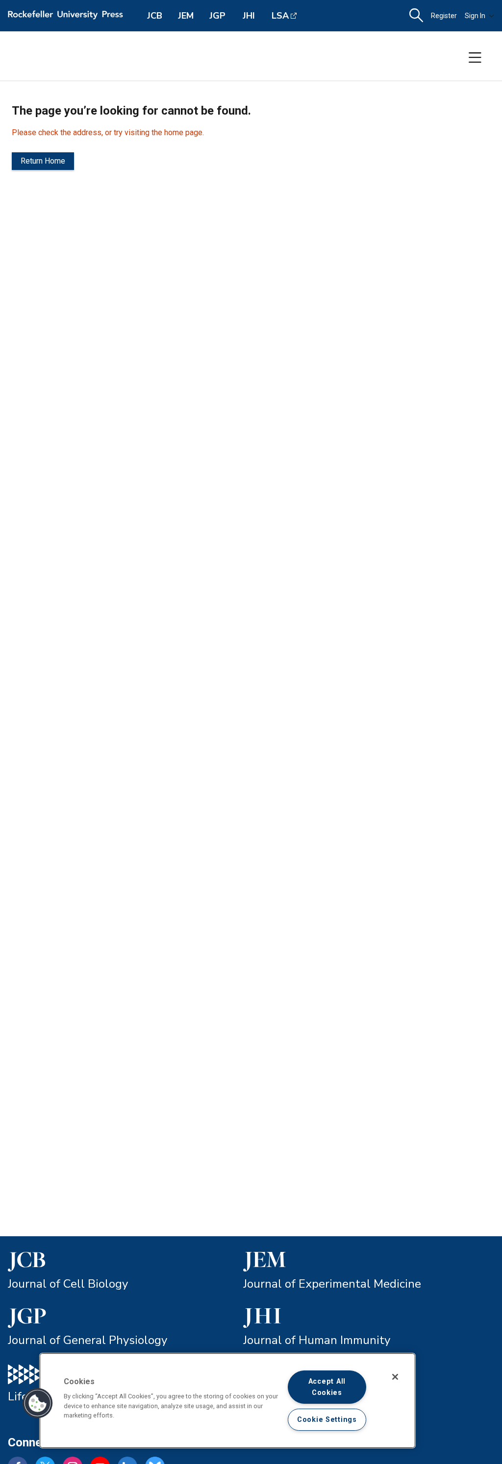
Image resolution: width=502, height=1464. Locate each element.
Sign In (475, 16)
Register (444, 16)
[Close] (395, 1377)
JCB (154, 16)
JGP (217, 16)
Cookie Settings (327, 1420)
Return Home (43, 161)
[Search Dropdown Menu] (416, 15)
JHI (249, 16)
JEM (186, 16)
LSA (280, 16)
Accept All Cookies (327, 1387)
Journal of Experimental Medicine (332, 1284)
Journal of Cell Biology (68, 1284)
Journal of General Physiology (87, 1340)
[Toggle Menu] (475, 58)
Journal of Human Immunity (316, 1340)
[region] (227, 1400)
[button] (37, 1403)
